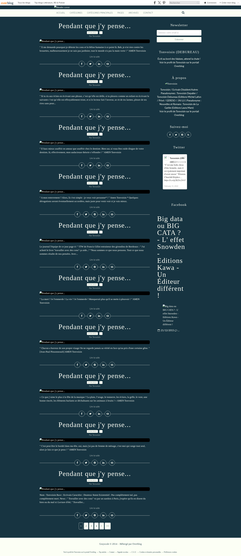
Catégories (76, 13)
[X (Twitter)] (159, 2)
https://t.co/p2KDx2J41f (174, 180)
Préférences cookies (170, 552)
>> (107, 526)
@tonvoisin (180, 161)
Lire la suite (95, 57)
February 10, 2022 (171, 186)
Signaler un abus (123, 552)
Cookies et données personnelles (150, 552)
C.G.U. (134, 552)
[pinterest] (164, 2)
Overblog (137, 544)
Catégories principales (100, 13)
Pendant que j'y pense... (94, 26)
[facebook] (154, 2)
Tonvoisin (181, 62)
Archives (133, 13)
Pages (120, 13)
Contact (148, 13)
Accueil (60, 13)
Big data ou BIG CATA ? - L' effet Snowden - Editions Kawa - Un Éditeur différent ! (171, 257)
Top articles (102, 552)
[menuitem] (60, 13)
